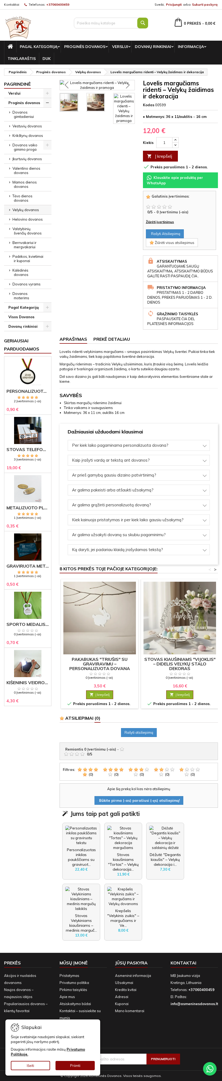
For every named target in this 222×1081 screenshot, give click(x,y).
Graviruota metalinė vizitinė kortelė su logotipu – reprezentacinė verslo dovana (27, 566)
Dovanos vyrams (26, 284)
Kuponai (122, 1004)
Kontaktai (11, 4)
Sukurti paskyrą (204, 4)
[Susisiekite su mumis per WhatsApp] (210, 1069)
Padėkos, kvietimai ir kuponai (27, 258)
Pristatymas (69, 975)
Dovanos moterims (20, 295)
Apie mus (67, 997)
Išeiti (30, 1065)
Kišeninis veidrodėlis (27, 682)
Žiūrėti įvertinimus (160, 222)
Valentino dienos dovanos (26, 170)
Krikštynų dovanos (27, 135)
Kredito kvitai (125, 989)
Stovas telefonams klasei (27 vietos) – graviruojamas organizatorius (27, 449)
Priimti (75, 1065)
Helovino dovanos (27, 219)
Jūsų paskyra (131, 963)
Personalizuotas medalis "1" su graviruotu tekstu (27, 391)
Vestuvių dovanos (27, 126)
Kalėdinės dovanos (20, 272)
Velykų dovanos (25, 210)
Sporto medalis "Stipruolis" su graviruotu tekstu (27, 624)
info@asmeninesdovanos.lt (194, 1004)
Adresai (121, 997)
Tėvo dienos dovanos (22, 198)
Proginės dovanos (84, 46)
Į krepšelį (159, 156)
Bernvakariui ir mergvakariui (24, 244)
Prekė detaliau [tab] (111, 339)
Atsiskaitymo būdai (75, 1004)
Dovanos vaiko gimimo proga (24, 147)
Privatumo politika (74, 982)
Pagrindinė (17, 84)
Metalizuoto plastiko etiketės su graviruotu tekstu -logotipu (27, 508)
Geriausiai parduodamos (21, 345)
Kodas (148, 105)
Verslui (120, 46)
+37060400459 (57, 4)
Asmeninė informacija (133, 975)
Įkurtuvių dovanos (27, 159)
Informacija (191, 46)
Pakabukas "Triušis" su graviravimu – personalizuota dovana (99, 664)
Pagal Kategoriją (38, 46)
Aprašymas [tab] (73, 339)
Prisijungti (174, 4)
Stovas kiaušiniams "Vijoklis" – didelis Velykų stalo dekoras (180, 664)
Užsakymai (124, 982)
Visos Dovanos (21, 317)
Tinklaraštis (22, 58)
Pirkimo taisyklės (73, 989)
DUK (47, 58)
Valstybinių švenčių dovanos (27, 231)
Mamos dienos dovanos (24, 184)
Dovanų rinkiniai (153, 46)
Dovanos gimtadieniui (23, 114)
